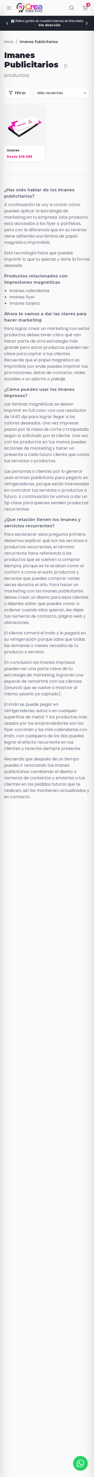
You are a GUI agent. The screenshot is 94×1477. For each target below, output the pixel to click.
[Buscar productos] (71, 8)
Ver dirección (49, 25)
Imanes (13, 150)
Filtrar (20, 93)
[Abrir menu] (9, 8)
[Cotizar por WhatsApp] (80, 1463)
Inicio (9, 41)
